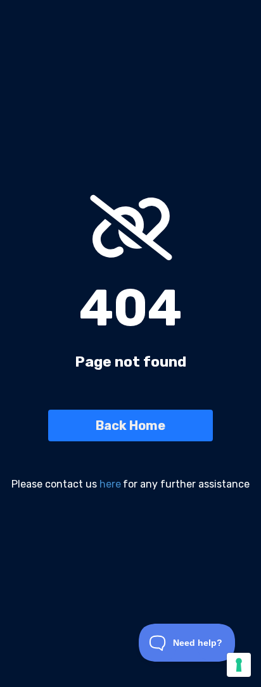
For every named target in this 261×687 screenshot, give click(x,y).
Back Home (130, 425)
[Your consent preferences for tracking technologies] (239, 665)
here (110, 484)
